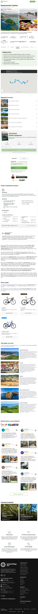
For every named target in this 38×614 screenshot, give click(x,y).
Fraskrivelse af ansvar (12, 611)
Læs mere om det (4, 438)
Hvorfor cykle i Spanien (24, 588)
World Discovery (12, 598)
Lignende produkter (7, 502)
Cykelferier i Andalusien (24, 567)
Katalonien (22, 580)
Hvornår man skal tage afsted (25, 590)
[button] (11, 7)
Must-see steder (22, 591)
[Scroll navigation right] (36, 47)
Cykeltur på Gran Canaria (24, 568)
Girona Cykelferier (23, 574)
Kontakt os (32, 1)
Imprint (19, 611)
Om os (21, 598)
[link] (9, 584)
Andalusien (22, 578)
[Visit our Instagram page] (4, 575)
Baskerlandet (22, 581)
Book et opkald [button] (22, 177)
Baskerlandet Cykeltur (23, 570)
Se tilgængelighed (18, 167)
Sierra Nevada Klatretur (24, 571)
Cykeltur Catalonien (23, 564)
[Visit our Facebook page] (2, 575)
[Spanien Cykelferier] (9, 564)
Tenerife (21, 584)
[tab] (14, 158)
